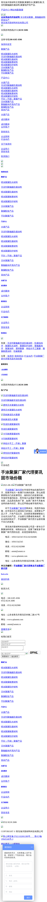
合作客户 (5, 127)
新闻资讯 (5, 132)
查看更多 (5, 629)
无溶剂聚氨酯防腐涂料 (11, 56)
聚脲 (21, 10)
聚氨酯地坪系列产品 (10, 104)
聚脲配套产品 (7, 70)
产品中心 (5, 10)
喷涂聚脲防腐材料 (9, 59)
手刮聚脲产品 (7, 73)
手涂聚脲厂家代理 (13, 490)
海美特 (10, 356)
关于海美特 (6, 144)
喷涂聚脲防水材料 (9, 54)
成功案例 (5, 119)
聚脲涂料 (9, 348)
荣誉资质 (5, 151)
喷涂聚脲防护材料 (9, 65)
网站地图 (14, 10)
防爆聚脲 (18, 351)
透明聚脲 (20, 348)
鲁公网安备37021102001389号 (16, 836)
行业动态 (5, 139)
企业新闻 (5, 136)
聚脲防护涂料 (26, 346)
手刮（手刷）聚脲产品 (11, 99)
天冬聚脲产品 (7, 67)
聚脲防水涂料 (11, 346)
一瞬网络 (15, 844)
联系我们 (5, 156)
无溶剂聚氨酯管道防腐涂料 (19, 343)
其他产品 (5, 110)
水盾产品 (5, 82)
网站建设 (5, 844)
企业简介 (5, 149)
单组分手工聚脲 (33, 348)
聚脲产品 (5, 49)
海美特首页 (6, 44)
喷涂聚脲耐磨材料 (9, 62)
